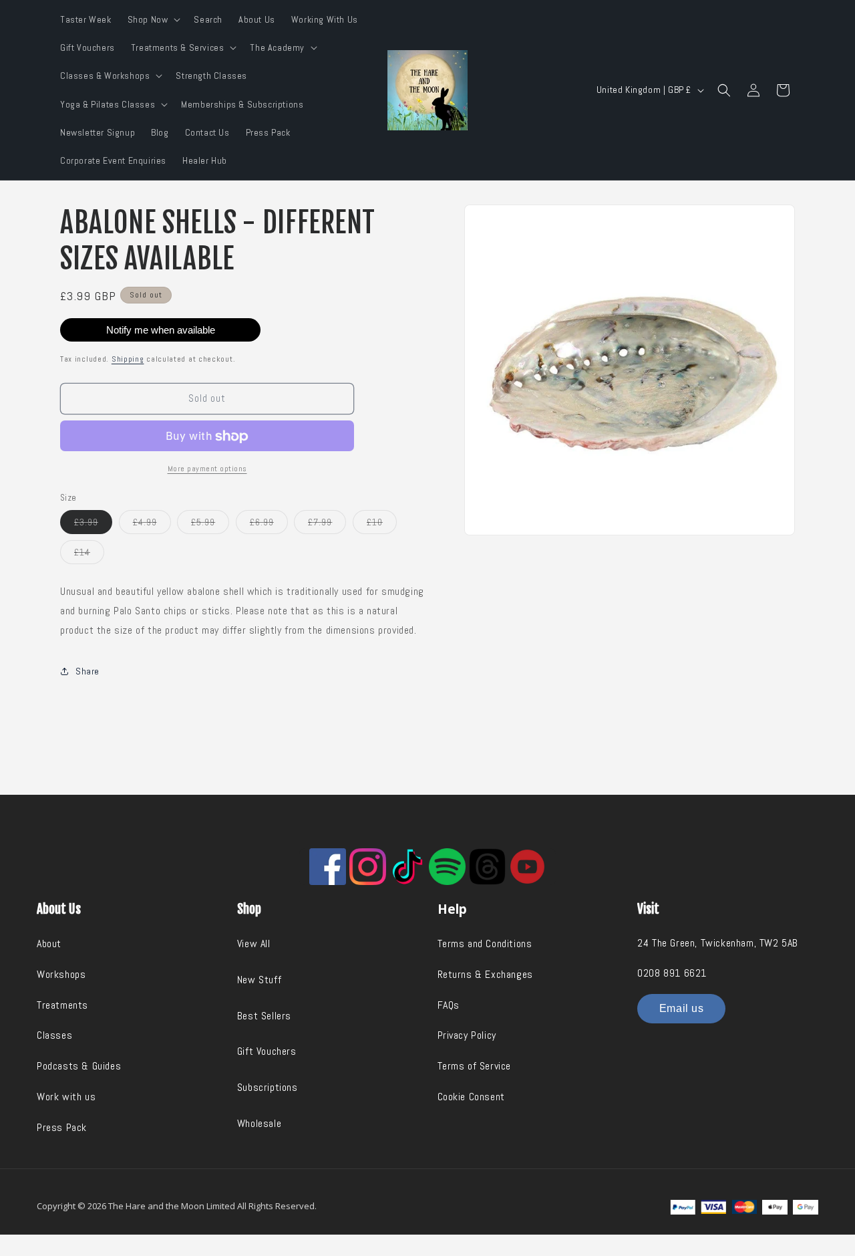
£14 (89, 554)
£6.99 (269, 524)
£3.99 (93, 524)
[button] (153, 19)
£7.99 (327, 524)
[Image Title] (327, 866)
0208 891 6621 (672, 973)
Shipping (128, 359)
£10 (382, 524)
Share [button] (87, 671)
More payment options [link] (207, 468)
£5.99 (210, 524)
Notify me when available (160, 330)
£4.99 (152, 524)
